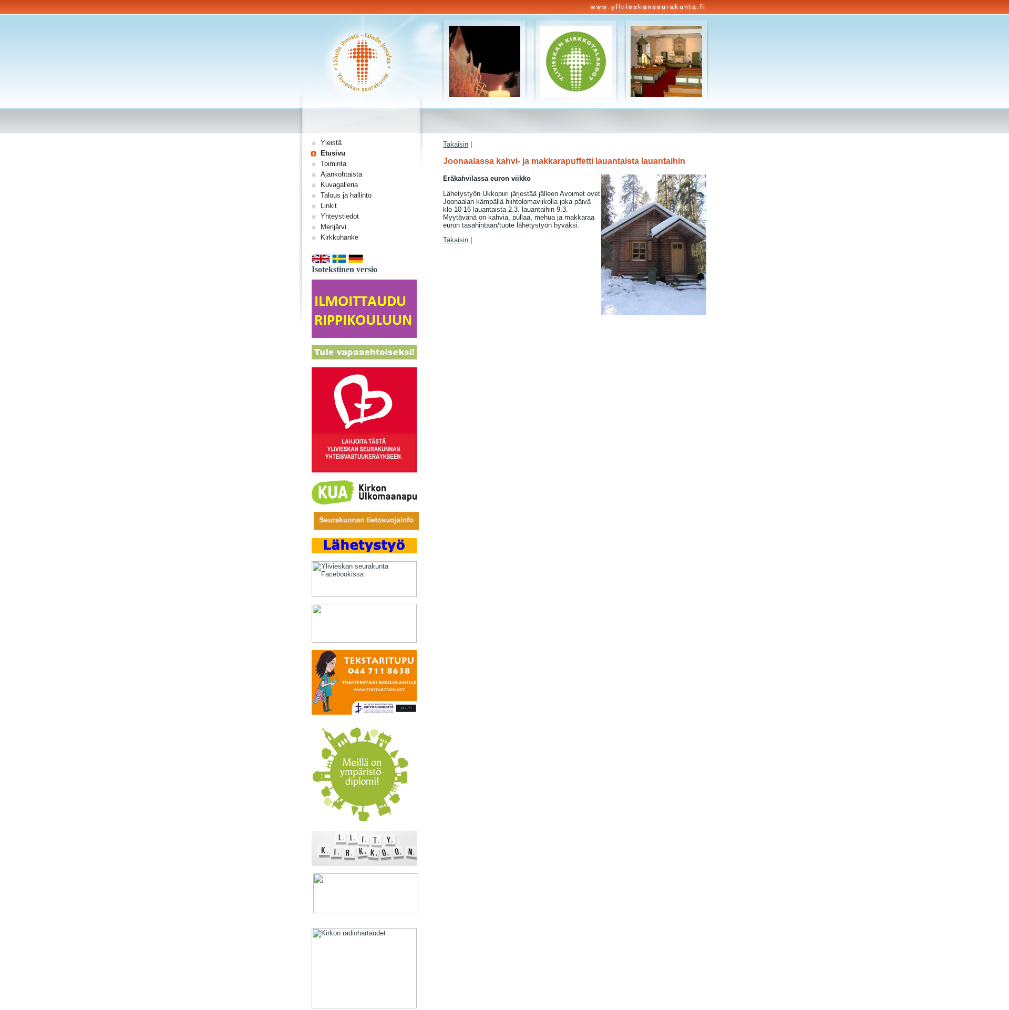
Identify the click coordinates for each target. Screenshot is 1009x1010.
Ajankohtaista (341, 174)
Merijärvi (333, 227)
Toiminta (333, 164)
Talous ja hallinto (346, 195)
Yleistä (331, 143)
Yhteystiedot (340, 216)
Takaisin (455, 144)
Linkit (329, 206)
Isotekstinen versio (344, 269)
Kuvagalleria (339, 185)
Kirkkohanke (339, 237)
